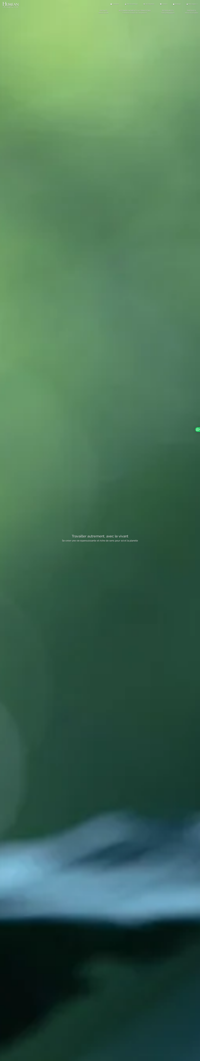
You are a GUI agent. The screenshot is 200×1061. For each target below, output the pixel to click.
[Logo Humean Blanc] (10, 2)
